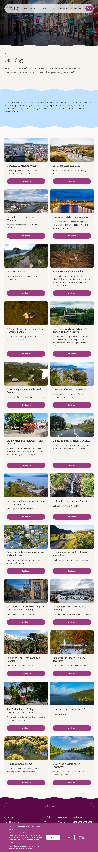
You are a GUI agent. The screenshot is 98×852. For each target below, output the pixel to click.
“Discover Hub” (11, 111)
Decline (68, 837)
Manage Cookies (82, 837)
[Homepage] (13, 8)
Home (7, 53)
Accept (53, 837)
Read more (26, 181)
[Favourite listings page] (89, 8)
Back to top (49, 806)
